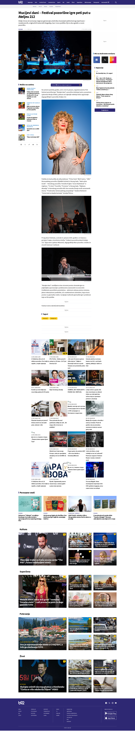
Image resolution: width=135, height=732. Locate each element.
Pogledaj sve (104, 110)
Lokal (45, 715)
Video (57, 709)
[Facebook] (96, 59)
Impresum (69, 711)
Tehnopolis (47, 711)
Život (19, 715)
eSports (46, 709)
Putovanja (34, 711)
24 (23, 114)
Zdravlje (33, 709)
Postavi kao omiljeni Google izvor (61, 85)
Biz (19, 713)
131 (23, 88)
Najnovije (30, 2)
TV (56, 711)
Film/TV (22, 557)
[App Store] (111, 718)
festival (45, 318)
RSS (68, 719)
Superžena (34, 715)
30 (23, 135)
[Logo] (20, 2)
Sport (20, 711)
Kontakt (69, 721)
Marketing (69, 709)
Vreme (57, 715)
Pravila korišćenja (72, 713)
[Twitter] (105, 59)
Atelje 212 (53, 318)
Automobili (46, 713)
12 (89, 636)
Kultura (33, 713)
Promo (20, 29)
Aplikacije (69, 717)
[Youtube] (116, 703)
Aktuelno (97, 625)
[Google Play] (111, 713)
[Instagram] (113, 59)
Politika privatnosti (72, 715)
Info (19, 709)
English (58, 713)
